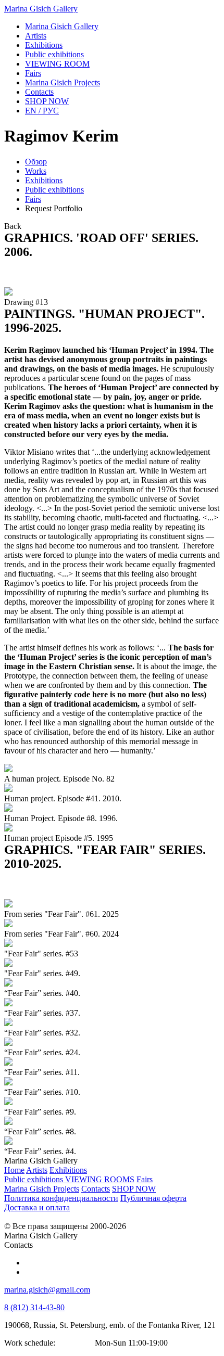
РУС (42, 110)
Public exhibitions (54, 189)
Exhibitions (44, 180)
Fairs (33, 199)
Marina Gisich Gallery (41, 8)
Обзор (36, 161)
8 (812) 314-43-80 (34, 1307)
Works (35, 171)
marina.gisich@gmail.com (47, 1289)
